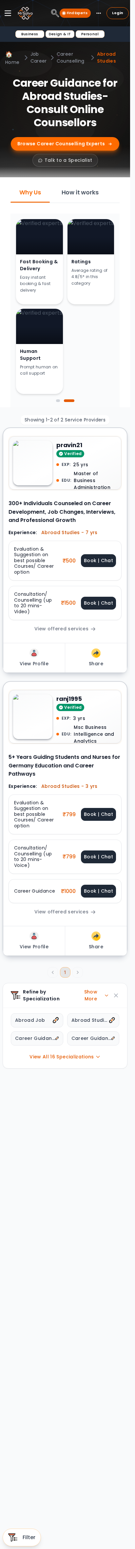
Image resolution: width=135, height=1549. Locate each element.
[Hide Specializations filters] (116, 995)
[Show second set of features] (69, 400)
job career (38, 57)
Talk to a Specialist (68, 160)
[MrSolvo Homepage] (25, 13)
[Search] (55, 13)
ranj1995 (69, 699)
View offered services (61, 628)
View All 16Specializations (61, 1056)
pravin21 (69, 445)
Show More (90, 995)
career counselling (71, 57)
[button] (65, 561)
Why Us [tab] (30, 192)
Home (12, 58)
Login (117, 12)
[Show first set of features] (58, 400)
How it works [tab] (80, 192)
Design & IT (60, 34)
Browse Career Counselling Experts (61, 143)
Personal (90, 34)
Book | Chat (98, 560)
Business (29, 34)
